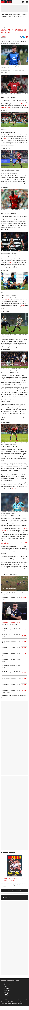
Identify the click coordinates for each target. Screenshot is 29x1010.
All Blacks (23, 104)
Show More (7, 897)
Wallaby (22, 522)
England (5, 138)
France (6, 144)
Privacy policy (14, 1003)
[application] (14, 583)
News (6, 27)
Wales (9, 379)
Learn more (14, 18)
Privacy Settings (20, 1003)
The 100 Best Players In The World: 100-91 (12, 622)
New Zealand (21, 305)
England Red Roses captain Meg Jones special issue (12, 879)
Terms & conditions (7, 1003)
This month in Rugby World (14, 890)
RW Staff (3, 36)
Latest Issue (8, 852)
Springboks (8, 262)
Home (2, 27)
